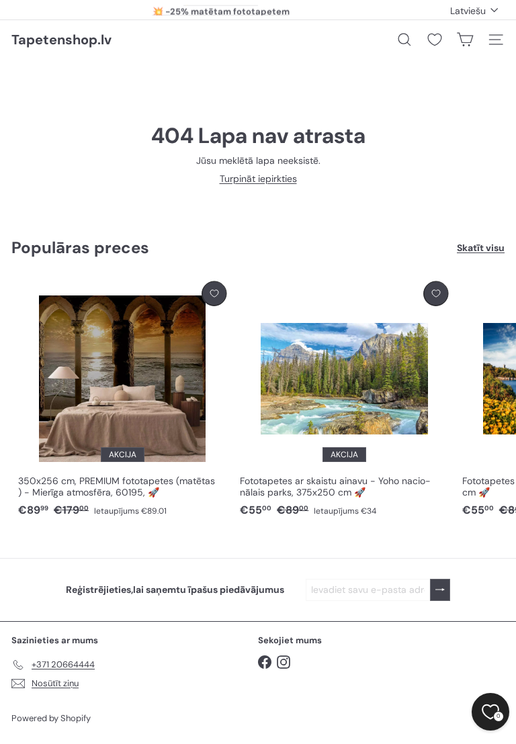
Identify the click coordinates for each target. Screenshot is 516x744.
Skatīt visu (481, 248)
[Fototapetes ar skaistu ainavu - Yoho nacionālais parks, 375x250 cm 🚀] (344, 399)
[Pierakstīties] (440, 590)
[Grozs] (464, 39)
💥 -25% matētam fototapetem (221, 9)
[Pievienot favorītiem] (214, 293)
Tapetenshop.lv (61, 40)
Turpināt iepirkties (258, 179)
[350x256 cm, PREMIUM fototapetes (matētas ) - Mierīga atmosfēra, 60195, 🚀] (122, 399)
